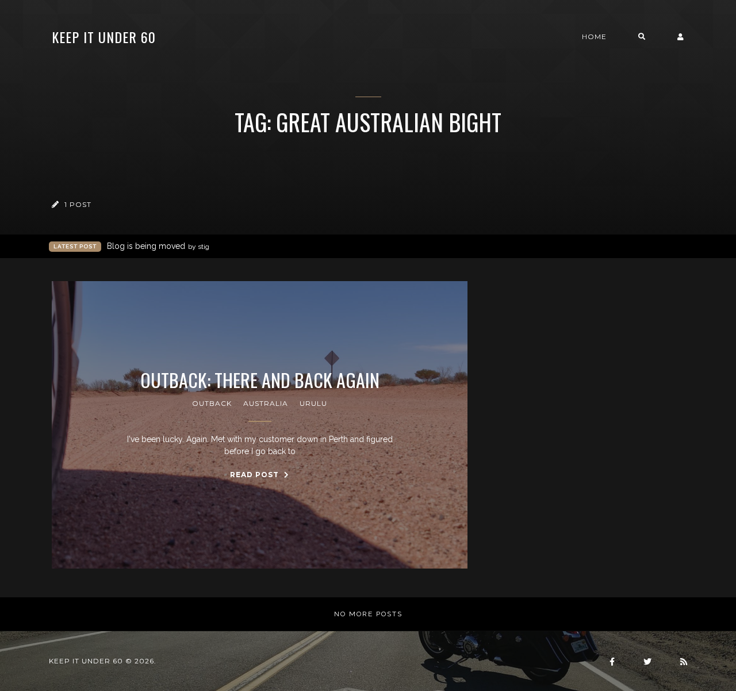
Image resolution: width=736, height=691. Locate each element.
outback (212, 403)
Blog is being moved (158, 246)
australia (265, 403)
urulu (313, 403)
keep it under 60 (104, 36)
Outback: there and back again (259, 380)
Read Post (255, 474)
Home (594, 36)
